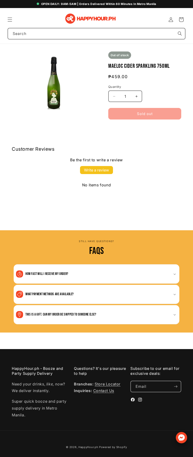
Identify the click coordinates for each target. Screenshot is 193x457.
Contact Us (103, 390)
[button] (10, 19)
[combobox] (96, 33)
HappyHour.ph (88, 447)
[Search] (180, 33)
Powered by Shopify (113, 447)
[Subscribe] (175, 386)
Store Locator (108, 384)
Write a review (96, 170)
